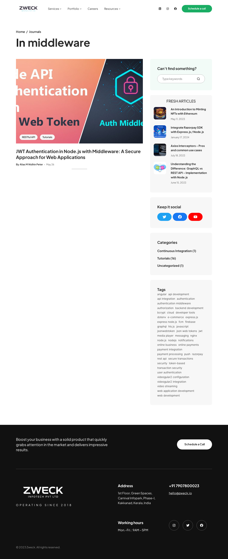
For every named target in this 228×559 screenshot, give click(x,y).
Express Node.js (167, 321)
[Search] (199, 79)
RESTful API (28, 137)
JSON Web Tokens (187, 331)
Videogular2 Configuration (173, 377)
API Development (178, 294)
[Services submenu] (60, 8)
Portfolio (73, 8)
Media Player (165, 335)
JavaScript (182, 326)
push (187, 354)
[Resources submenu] (120, 8)
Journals (35, 32)
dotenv (161, 317)
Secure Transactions (180, 358)
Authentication (186, 298)
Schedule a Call (194, 444)
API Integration (166, 298)
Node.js (161, 340)
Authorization (165, 308)
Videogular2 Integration (171, 381)
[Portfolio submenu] (81, 8)
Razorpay (197, 354)
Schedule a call (197, 8)
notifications (186, 340)
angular (162, 294)
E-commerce (176, 317)
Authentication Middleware (174, 303)
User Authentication (169, 372)
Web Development (168, 395)
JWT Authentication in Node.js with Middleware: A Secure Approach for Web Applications (78, 154)
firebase (190, 321)
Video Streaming (167, 386)
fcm (181, 321)
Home (20, 32)
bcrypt (161, 312)
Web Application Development (175, 390)
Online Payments (188, 344)
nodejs (172, 340)
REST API (162, 358)
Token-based (177, 363)
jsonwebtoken (166, 331)
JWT (200, 331)
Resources (111, 8)
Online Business (167, 344)
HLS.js (171, 326)
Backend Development (189, 308)
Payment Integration (169, 349)
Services (53, 8)
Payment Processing (170, 354)
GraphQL (162, 326)
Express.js (192, 317)
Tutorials (47, 137)
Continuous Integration (174, 251)
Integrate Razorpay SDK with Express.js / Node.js (187, 130)
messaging (182, 335)
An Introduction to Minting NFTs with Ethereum (188, 111)
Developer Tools (185, 312)
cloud (170, 312)
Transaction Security (169, 367)
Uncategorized (168, 265)
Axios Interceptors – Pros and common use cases (188, 148)
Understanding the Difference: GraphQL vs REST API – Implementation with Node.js (189, 170)
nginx (193, 335)
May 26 (50, 164)
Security (162, 363)
